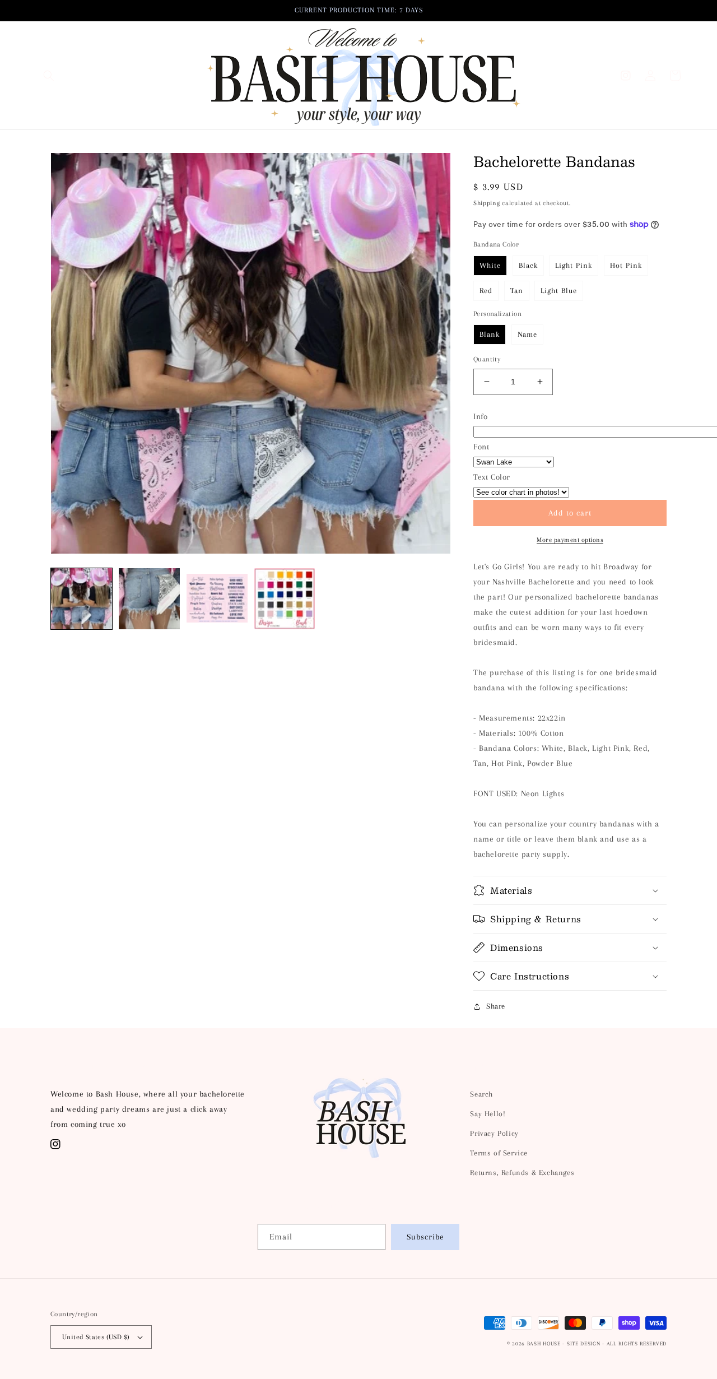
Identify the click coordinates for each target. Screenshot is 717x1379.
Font (481, 446)
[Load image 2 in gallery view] (149, 599)
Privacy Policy (494, 1133)
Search (481, 1094)
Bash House (544, 1343)
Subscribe (425, 1236)
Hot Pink (626, 265)
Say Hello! (487, 1113)
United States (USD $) (95, 1337)
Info (480, 416)
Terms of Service (499, 1153)
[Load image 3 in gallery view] (217, 599)
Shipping (486, 203)
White (490, 265)
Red (485, 290)
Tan (516, 290)
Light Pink (573, 265)
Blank (489, 334)
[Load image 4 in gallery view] (285, 599)
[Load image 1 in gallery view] (81, 599)
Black (528, 265)
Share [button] (495, 1006)
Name (527, 334)
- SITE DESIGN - (584, 1343)
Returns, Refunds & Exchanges (522, 1172)
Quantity (486, 359)
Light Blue (559, 290)
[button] (48, 75)
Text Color (491, 476)
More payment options (570, 540)
